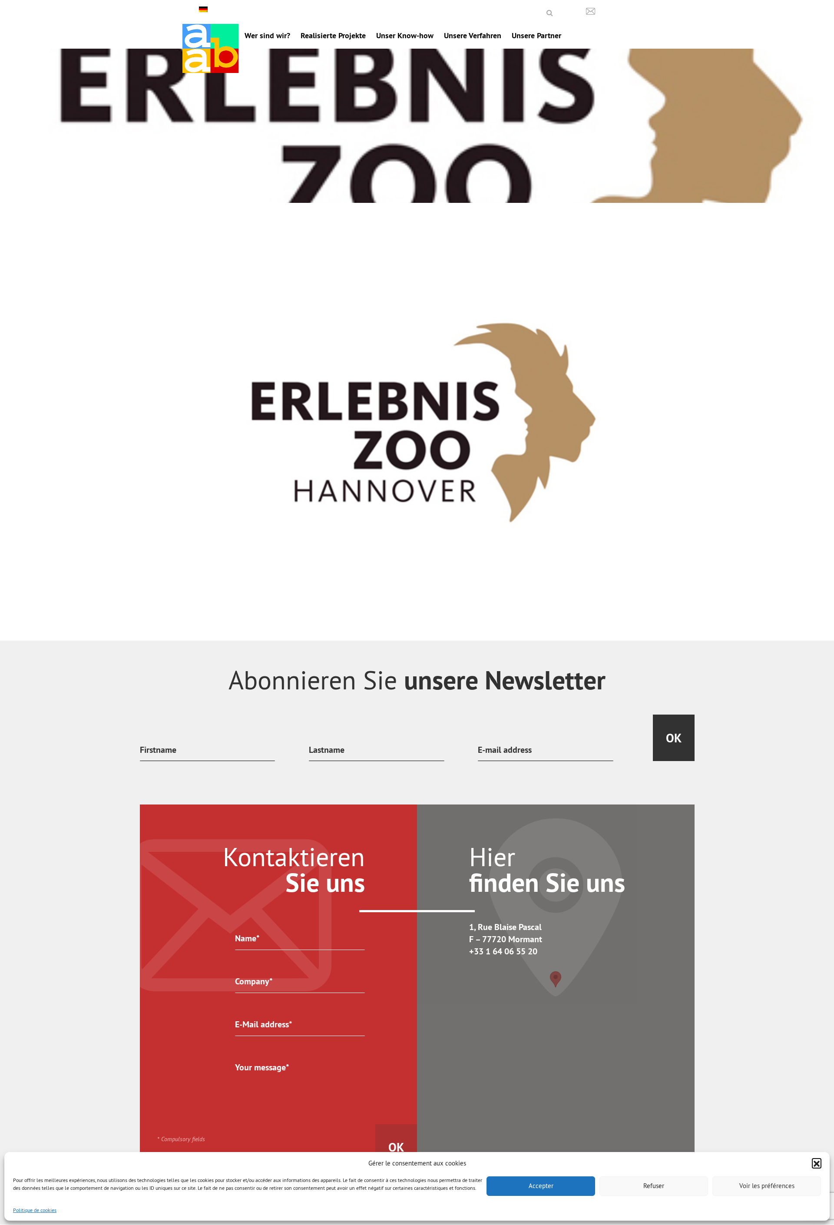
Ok (674, 738)
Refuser (653, 1186)
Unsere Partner (536, 35)
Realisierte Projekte (333, 35)
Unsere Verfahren (472, 35)
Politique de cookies (34, 1210)
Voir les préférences (766, 1186)
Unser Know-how (405, 35)
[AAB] (210, 48)
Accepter (541, 1186)
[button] (816, 1163)
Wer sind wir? (267, 35)
